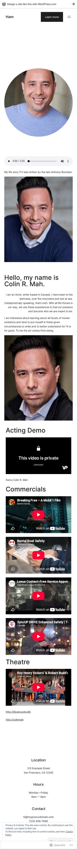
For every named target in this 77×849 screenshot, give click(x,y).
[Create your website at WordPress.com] (38, 4)
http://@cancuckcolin (18, 711)
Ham (10, 16)
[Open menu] (69, 17)
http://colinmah (14, 719)
